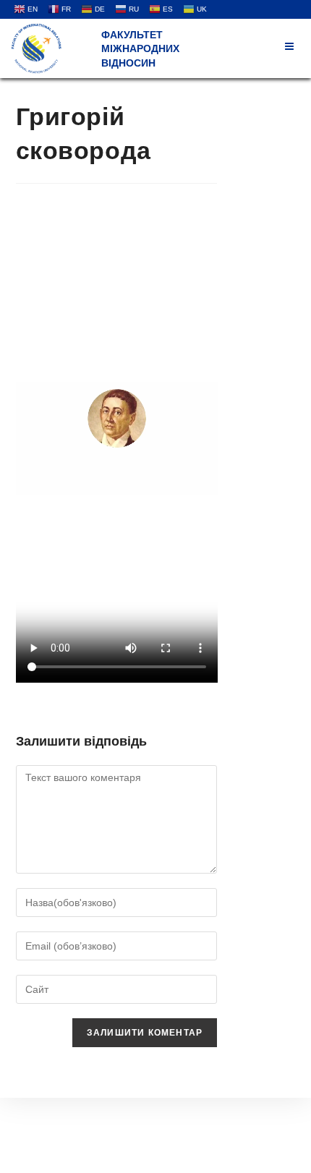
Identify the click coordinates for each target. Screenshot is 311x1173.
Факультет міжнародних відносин (140, 49)
